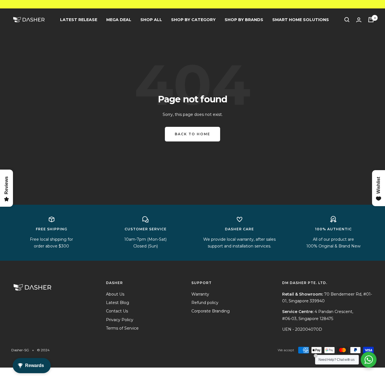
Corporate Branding (210, 311)
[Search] (346, 19)
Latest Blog (117, 302)
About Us (115, 294)
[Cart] (371, 19)
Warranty (200, 294)
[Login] (358, 19)
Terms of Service (122, 328)
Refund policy (204, 302)
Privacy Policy (119, 319)
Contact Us (117, 311)
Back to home (192, 134)
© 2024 (43, 350)
